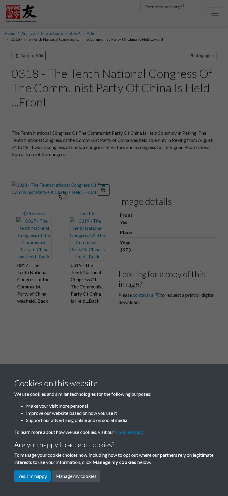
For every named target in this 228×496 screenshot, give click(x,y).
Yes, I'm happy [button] (32, 476)
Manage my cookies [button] (76, 476)
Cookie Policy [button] (129, 432)
